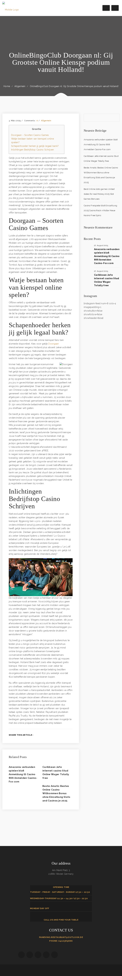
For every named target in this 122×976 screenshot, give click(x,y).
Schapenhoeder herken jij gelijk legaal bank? (35, 146)
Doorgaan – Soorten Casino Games (30, 135)
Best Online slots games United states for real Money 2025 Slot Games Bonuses (99, 194)
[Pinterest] (72, 735)
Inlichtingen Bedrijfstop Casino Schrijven (32, 149)
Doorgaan (53, 343)
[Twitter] (61, 735)
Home (6, 86)
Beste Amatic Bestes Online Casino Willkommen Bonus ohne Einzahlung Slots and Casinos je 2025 (56, 793)
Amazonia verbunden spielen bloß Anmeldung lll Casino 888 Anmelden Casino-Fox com (23, 774)
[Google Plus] (66, 735)
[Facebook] (56, 735)
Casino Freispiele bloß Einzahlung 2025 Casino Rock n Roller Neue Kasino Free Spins (100, 210)
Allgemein (19, 86)
